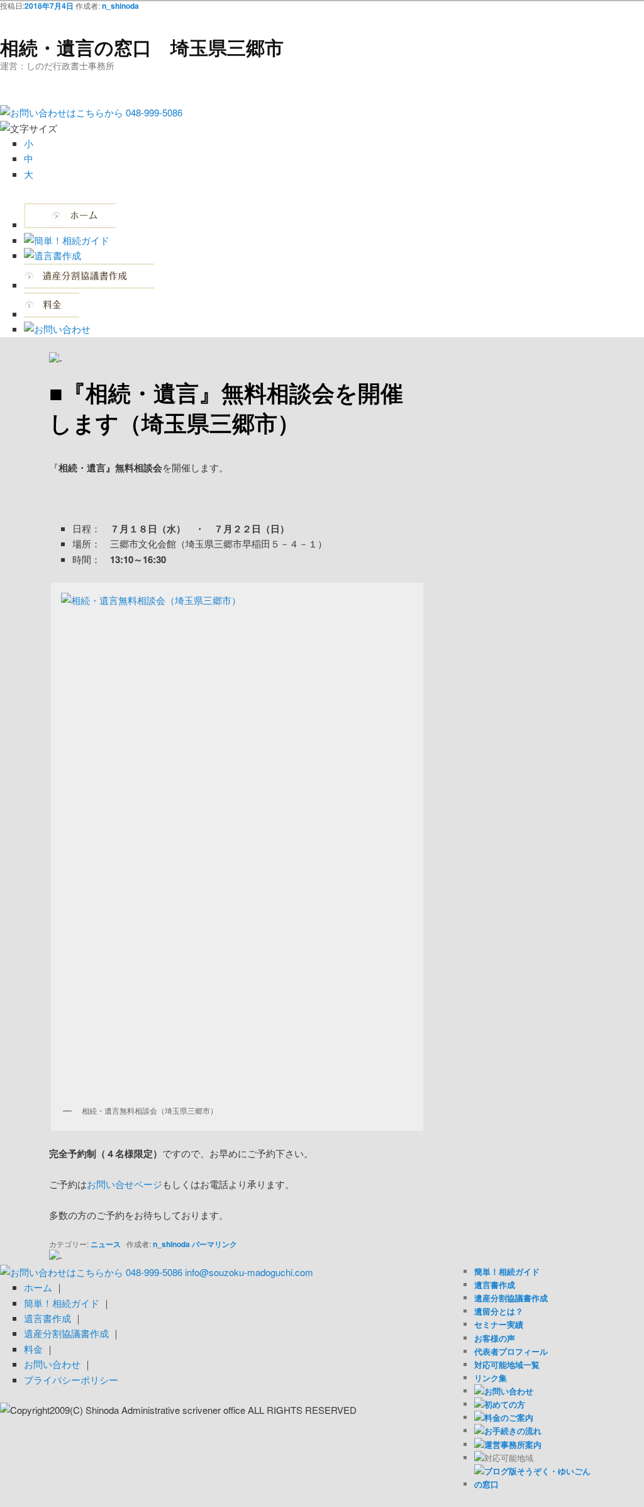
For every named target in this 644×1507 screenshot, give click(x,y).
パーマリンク (214, 1244)
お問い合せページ (124, 1183)
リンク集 (490, 1378)
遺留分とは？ (498, 1311)
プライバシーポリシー (71, 1379)
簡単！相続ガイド (507, 1271)
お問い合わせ (52, 1363)
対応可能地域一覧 (507, 1364)
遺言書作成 (494, 1285)
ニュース (106, 1244)
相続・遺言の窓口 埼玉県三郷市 (142, 46)
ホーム (38, 1287)
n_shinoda (120, 5)
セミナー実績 (498, 1324)
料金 (33, 1348)
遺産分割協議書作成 (511, 1298)
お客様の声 (494, 1338)
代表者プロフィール (511, 1351)
